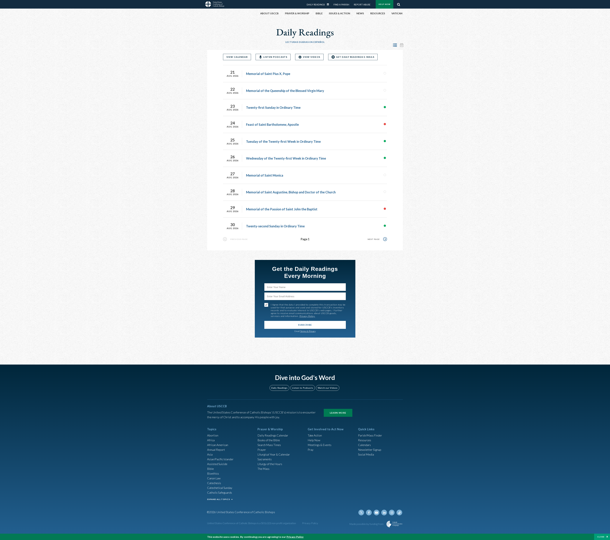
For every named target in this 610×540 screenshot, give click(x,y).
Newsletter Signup (369, 449)
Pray (310, 449)
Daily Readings (316, 4)
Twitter (361, 512)
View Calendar (237, 57)
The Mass (263, 468)
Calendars (364, 445)
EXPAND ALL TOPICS (218, 499)
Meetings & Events (319, 445)
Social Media (366, 454)
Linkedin (384, 512)
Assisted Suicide (217, 464)
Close (601, 537)
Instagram (392, 512)
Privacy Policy (310, 523)
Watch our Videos (328, 387)
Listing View (395, 45)
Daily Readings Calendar (329, 4)
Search (398, 3)
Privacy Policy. (307, 316)
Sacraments (265, 459)
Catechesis (214, 483)
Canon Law (213, 478)
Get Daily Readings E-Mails (355, 57)
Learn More (338, 412)
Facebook (369, 512)
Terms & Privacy (308, 331)
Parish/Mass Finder (370, 435)
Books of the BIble (269, 440)
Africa (211, 440)
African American (217, 445)
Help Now (384, 4)
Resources (364, 440)
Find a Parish (341, 4)
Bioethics (213, 473)
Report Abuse (362, 4)
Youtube (376, 512)
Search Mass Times (269, 445)
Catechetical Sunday (219, 488)
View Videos (311, 57)
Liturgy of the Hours (270, 464)
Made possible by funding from (366, 523)
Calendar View (401, 45)
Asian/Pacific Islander (220, 459)
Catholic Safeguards (219, 492)
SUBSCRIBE (305, 324)
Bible (210, 468)
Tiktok (399, 512)
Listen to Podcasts (302, 387)
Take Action (315, 435)
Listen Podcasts (275, 57)
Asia (210, 454)
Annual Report (216, 449)
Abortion (212, 435)
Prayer (262, 449)
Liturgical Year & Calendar (274, 454)
